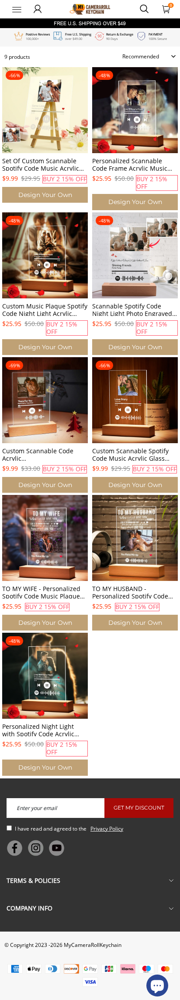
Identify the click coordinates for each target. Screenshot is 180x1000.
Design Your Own (45, 195)
